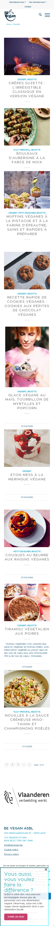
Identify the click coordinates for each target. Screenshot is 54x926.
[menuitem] (17, 2)
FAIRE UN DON (16, 917)
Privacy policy (11, 854)
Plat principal (22, 150)
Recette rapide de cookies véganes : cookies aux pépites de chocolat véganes (27, 306)
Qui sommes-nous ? (37, 2)
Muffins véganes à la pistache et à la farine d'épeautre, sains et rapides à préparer (27, 225)
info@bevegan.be (13, 845)
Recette (32, 79)
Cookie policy (11, 850)
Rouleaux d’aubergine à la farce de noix (27, 158)
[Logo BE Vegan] (22, 15)
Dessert (22, 79)
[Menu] (46, 15)
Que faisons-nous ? (17, 2)
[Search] (39, 15)
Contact (28, 7)
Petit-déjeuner (27, 213)
